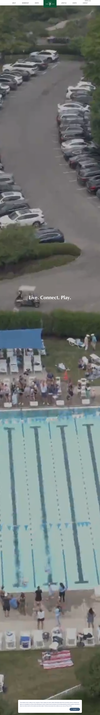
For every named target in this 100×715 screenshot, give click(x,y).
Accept (74, 709)
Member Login (88, 0)
